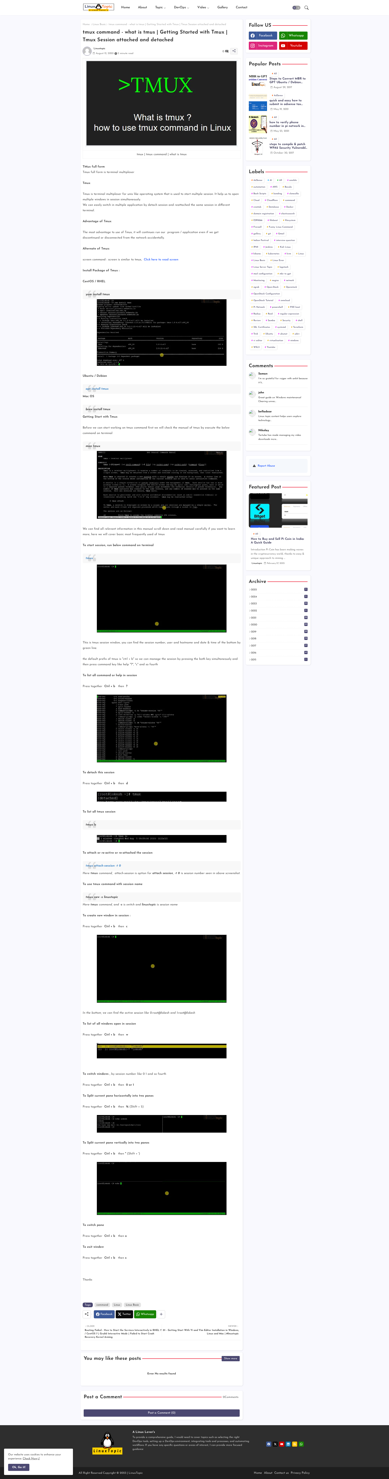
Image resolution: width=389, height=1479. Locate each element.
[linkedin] (288, 1444)
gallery (257, 234)
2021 (279, 617)
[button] (296, 8)
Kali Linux (285, 247)
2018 (279, 638)
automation (259, 187)
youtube (296, 45)
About (142, 7)
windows (294, 341)
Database (274, 207)
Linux (117, 1305)
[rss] (294, 1444)
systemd (281, 327)
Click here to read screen (161, 259)
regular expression (289, 314)
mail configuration (262, 274)
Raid (270, 314)
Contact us (281, 1473)
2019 (279, 631)
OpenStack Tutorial (263, 300)
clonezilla (294, 194)
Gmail (281, 234)
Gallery (222, 7)
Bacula (288, 187)
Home (125, 7)
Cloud (256, 200)
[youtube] (281, 1444)
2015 (279, 659)
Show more (230, 1358)
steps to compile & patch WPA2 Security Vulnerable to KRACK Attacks (288, 146)
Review (257, 320)
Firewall (257, 227)
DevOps (180, 7)
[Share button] (161, 1314)
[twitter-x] (275, 1444)
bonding (278, 194)
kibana (257, 254)
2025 (279, 589)
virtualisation (276, 341)
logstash (284, 267)
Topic (159, 7)
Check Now (30, 1458)
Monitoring (259, 280)
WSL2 (256, 347)
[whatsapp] (301, 1444)
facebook (266, 35)
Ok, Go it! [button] (18, 1467)
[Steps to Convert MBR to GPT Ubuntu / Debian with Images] (258, 80)
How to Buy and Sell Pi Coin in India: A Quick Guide (277, 541)
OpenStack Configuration (266, 294)
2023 (279, 603)
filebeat (274, 220)
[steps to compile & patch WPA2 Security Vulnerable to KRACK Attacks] (258, 146)
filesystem (290, 220)
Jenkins (269, 247)
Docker (289, 207)
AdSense (257, 180)
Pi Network (259, 307)
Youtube (271, 347)
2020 (279, 624)
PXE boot (295, 307)
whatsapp (296, 35)
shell (300, 320)
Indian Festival (261, 240)
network (290, 280)
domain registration (263, 214)
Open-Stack (273, 287)
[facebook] (268, 1444)
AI (271, 180)
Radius (257, 314)
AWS (275, 187)
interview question (285, 240)
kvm (289, 254)
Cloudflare (272, 200)
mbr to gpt (285, 274)
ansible (293, 180)
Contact (241, 7)
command (102, 1305)
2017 (279, 645)
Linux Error (278, 260)
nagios (275, 280)
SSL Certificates (261, 327)
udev (297, 334)
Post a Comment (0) (161, 1412)
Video (201, 7)
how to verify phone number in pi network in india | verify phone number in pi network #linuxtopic (286, 124)
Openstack (291, 287)
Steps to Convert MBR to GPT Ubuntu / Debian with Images (287, 80)
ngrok (256, 287)
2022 (279, 610)
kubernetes (273, 254)
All (280, 180)
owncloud (285, 300)
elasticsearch (288, 214)
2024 (279, 596)
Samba (271, 320)
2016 (279, 652)
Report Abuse (266, 465)
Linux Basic (99, 24)
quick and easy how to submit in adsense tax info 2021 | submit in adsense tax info (285, 102)
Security (286, 320)
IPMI (255, 247)
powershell (277, 307)
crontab (257, 207)
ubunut (283, 334)
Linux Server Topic (262, 267)
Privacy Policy (300, 1473)
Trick (255, 334)
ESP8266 (257, 220)
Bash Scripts (259, 194)
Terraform (298, 327)
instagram (265, 45)
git (269, 234)
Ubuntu (269, 334)
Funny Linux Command (281, 227)
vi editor (257, 341)
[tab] (125, 7)
